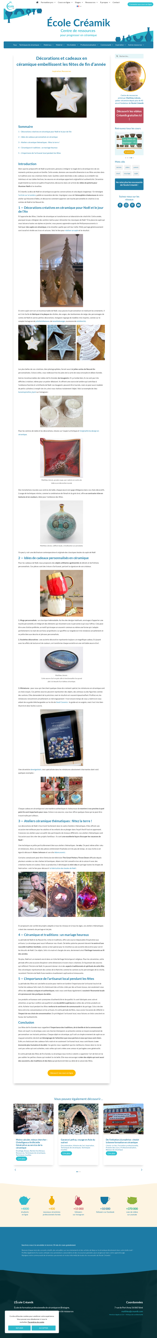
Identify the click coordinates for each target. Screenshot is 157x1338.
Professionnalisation (128, 1148)
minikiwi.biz (81, 321)
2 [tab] (127, 157)
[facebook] (120, 205)
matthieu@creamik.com (132, 1311)
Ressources (66, 71)
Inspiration (56, 71)
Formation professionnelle (128, 1145)
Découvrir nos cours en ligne (61, 1073)
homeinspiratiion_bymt (27, 392)
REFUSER (19, 1328)
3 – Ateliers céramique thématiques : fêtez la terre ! (39, 142)
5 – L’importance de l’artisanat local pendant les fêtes (39, 153)
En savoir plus (129, 152)
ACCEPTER (43, 1328)
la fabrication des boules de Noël (62, 868)
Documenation (66, 1145)
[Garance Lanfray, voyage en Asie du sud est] (78, 1105)
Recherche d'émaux (37, 1151)
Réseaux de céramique (114, 1150)
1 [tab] (125, 157)
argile (136, 173)
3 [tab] (129, 157)
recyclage (127, 173)
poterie (136, 167)
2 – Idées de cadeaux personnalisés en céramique (38, 137)
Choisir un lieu (111, 1145)
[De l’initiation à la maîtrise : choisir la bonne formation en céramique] (123, 1105)
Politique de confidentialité (134, 1314)
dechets (118, 167)
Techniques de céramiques (35, 1153)
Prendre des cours (113, 1148)
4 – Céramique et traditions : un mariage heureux (38, 147)
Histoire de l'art (79, 1145)
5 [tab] (132, 157)
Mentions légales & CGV (116, 1314)
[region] (32, 1322)
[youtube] (138, 205)
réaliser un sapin (71, 230)
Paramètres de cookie (36, 1322)
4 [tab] (131, 157)
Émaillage (19, 1151)
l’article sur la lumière (27, 195)
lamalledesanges (58, 321)
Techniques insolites (23, 1155)
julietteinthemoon (42, 321)
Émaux (26, 1151)
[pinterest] (132, 205)
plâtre (127, 167)
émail (118, 173)
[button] (77, 1171)
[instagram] (126, 205)
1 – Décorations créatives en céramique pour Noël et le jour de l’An (45, 131)
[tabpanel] (129, 143)
